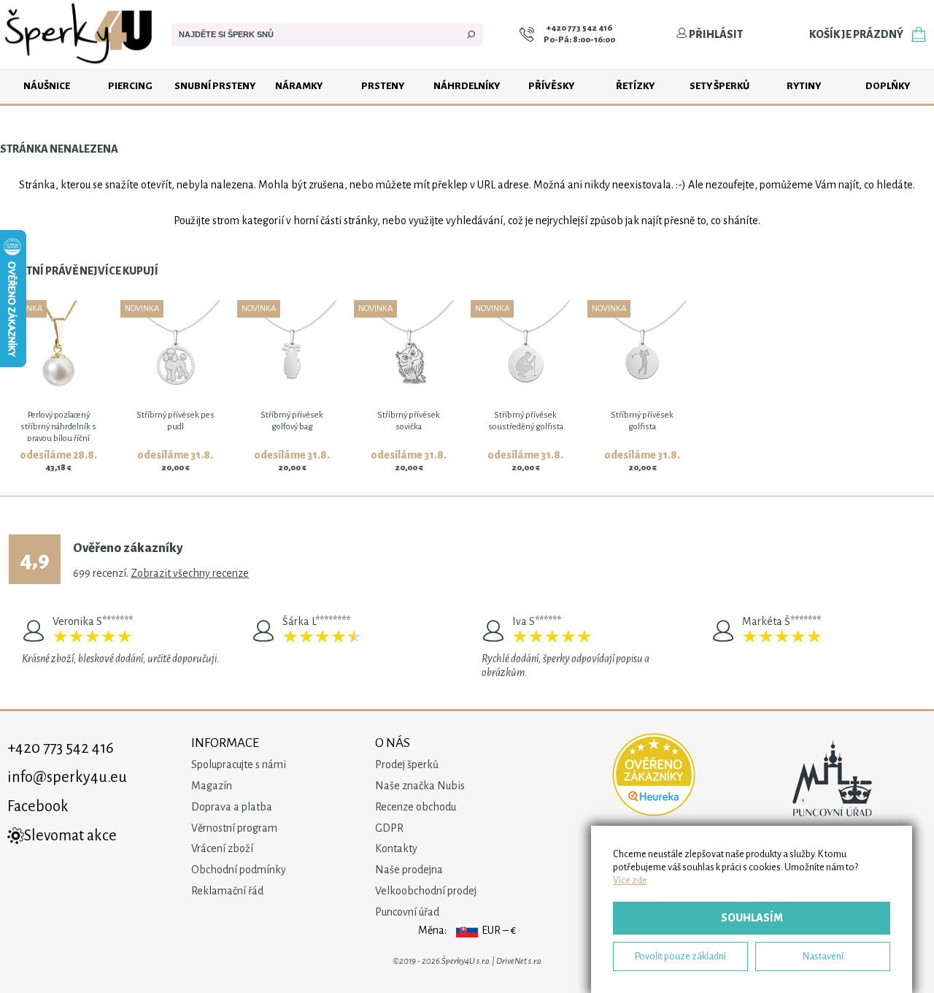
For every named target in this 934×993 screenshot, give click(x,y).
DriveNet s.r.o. (519, 961)
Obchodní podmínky (238, 869)
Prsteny (382, 85)
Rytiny (804, 85)
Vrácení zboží (222, 848)
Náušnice (46, 85)
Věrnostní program (234, 828)
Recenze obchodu (415, 807)
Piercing (130, 85)
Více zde (630, 880)
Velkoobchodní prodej (425, 891)
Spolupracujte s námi (238, 764)
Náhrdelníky (466, 85)
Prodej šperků (407, 764)
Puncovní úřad (407, 912)
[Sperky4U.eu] (80, 65)
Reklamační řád (227, 891)
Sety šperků (719, 85)
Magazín (211, 785)
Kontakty (396, 848)
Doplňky (887, 85)
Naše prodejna (409, 869)
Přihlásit (715, 34)
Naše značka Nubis (420, 785)
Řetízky (635, 85)
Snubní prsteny (214, 85)
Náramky (299, 85)
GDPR (389, 828)
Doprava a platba (231, 807)
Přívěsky (551, 85)
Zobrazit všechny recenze (190, 573)
